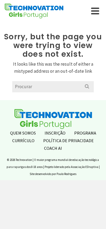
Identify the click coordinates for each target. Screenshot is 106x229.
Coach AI (53, 148)
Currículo (23, 140)
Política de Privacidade (68, 140)
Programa (85, 133)
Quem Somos (23, 133)
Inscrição (55, 133)
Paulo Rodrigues (66, 174)
